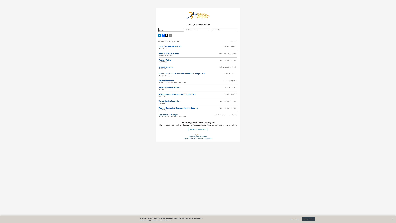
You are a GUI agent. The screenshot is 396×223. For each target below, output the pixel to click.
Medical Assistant (166, 67)
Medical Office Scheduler (169, 53)
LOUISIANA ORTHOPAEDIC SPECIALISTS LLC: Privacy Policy (198, 138)
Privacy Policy (192, 136)
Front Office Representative (170, 46)
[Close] (392, 219)
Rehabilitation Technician (169, 87)
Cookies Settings (294, 219)
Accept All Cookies (309, 219)
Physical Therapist (166, 80)
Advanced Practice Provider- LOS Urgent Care (177, 94)
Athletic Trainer (165, 60)
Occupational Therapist (168, 115)
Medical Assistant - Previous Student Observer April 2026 (182, 74)
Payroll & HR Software (201, 136)
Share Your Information (198, 129)
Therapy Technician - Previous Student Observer (178, 108)
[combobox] (197, 30)
